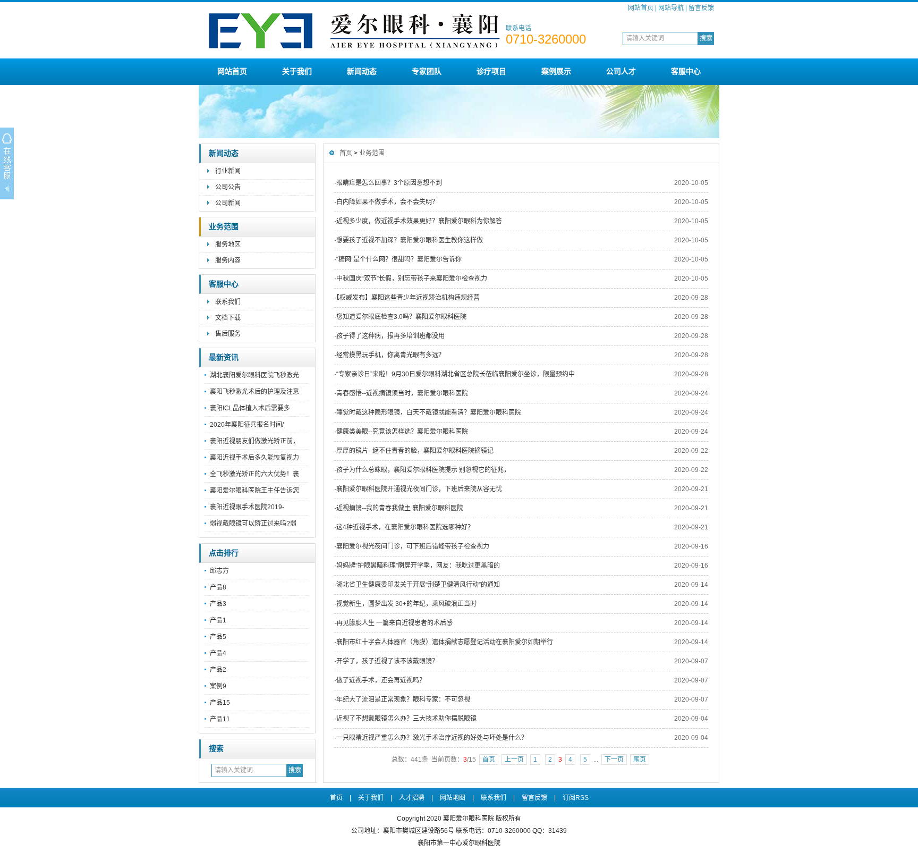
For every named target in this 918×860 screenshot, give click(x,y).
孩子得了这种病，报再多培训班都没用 (390, 336)
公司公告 (228, 187)
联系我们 (228, 302)
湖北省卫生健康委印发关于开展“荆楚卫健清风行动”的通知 (418, 584)
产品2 (218, 669)
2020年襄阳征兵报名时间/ (247, 424)
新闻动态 (362, 71)
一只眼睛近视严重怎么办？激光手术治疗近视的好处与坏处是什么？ (432, 737)
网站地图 (452, 798)
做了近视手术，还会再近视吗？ (381, 680)
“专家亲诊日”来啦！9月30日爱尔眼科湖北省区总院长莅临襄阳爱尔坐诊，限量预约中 (455, 374)
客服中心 (686, 71)
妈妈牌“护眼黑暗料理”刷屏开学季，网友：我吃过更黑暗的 (418, 565)
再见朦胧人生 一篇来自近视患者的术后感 (394, 623)
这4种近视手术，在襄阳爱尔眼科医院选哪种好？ (405, 527)
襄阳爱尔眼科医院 (468, 818)
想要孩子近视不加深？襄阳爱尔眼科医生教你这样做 (409, 240)
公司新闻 (228, 203)
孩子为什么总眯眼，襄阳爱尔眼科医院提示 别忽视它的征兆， (423, 470)
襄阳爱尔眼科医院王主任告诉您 (254, 490)
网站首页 (640, 8)
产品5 (218, 636)
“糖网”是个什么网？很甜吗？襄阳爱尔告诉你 (399, 259)
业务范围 (224, 227)
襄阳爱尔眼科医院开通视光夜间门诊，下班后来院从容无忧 (419, 489)
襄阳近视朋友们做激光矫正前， (254, 441)
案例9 (218, 686)
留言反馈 (701, 8)
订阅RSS (576, 798)
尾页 (639, 759)
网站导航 (671, 8)
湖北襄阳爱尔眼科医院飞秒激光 (254, 375)
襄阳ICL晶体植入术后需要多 (250, 408)
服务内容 (228, 260)
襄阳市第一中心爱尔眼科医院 (459, 843)
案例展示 (556, 71)
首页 (345, 153)
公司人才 (621, 71)
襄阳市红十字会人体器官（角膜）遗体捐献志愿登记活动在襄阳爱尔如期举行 (444, 642)
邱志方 (219, 571)
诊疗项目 (491, 71)
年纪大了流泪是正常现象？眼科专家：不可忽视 (403, 699)
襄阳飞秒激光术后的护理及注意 (254, 391)
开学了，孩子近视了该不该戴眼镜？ (387, 661)
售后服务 (228, 334)
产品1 (218, 620)
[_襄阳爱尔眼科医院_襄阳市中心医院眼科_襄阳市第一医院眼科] (355, 54)
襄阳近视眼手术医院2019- (247, 507)
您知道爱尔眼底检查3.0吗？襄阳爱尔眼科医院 (401, 317)
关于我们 (297, 71)
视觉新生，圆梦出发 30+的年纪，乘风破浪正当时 (406, 604)
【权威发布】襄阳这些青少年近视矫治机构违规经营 (408, 297)
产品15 (220, 702)
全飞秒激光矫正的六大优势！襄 (254, 474)
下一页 (614, 759)
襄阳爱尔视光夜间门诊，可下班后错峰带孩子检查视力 (412, 546)
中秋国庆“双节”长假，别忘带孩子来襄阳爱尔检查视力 (411, 278)
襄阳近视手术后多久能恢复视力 (254, 457)
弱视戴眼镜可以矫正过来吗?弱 (253, 523)
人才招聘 (411, 798)
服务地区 (228, 244)
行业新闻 (228, 171)
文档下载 (228, 318)
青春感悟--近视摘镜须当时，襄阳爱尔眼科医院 (402, 393)
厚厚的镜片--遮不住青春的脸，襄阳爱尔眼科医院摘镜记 (415, 450)
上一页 (514, 759)
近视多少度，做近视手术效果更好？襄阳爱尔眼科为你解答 (419, 221)
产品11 (220, 719)
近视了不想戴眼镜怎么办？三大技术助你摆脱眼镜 (406, 718)
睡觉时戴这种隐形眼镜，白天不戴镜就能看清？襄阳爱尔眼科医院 (428, 412)
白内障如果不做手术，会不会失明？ (387, 202)
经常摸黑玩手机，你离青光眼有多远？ (390, 355)
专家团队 (426, 71)
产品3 (218, 604)
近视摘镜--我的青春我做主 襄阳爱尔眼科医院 (399, 508)
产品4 (218, 653)
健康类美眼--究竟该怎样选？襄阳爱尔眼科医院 (402, 431)
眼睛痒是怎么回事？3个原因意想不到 (389, 183)
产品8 (218, 587)
